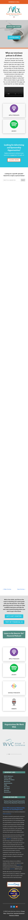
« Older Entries (7, 589)
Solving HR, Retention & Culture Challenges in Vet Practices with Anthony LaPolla (14, 250)
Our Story (7, 787)
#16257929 (12, 868)
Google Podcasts (14, 693)
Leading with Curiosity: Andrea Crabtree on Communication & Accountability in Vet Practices (13, 517)
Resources (7, 781)
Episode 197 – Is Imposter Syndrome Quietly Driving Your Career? (13, 296)
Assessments (8, 783)
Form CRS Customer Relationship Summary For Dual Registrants (14, 808)
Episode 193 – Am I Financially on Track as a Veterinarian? (13, 562)
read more (7, 226)
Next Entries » (21, 589)
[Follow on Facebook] (11, 907)
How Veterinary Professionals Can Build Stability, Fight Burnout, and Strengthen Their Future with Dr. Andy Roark (13, 340)
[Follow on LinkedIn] (14, 907)
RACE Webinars (8, 776)
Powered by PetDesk (14, 915)
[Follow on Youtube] (17, 907)
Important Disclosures (19, 913)
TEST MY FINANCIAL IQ (14, 622)
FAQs (5, 785)
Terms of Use (10, 913)
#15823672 (19, 865)
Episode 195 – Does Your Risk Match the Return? (12, 428)
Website (14, 709)
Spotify (14, 131)
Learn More (14, 160)
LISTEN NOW (14, 37)
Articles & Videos (9, 780)
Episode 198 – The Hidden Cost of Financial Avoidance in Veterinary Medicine (13, 204)
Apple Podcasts (14, 115)
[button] (4, 742)
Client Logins (8, 778)
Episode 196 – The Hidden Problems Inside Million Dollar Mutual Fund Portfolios (13, 385)
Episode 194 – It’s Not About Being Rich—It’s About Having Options (13, 473)
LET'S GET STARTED (14, 616)
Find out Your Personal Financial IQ (14, 801)
